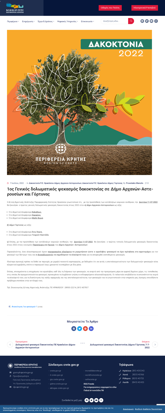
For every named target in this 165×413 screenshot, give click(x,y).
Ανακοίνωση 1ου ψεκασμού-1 (24, 306)
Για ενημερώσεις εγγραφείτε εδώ (100, 387)
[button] (110, 8)
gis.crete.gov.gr (57, 379)
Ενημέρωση (27, 21)
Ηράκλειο (133, 370)
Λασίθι (133, 382)
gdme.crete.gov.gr (58, 384)
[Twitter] (147, 21)
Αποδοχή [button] (138, 409)
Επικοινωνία (86, 21)
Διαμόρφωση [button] (128, 409)
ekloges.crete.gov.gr (59, 388)
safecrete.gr (91, 379)
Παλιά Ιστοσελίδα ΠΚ (94, 390)
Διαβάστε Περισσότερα (152, 409)
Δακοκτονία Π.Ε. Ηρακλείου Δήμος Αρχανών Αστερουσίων (55, 183)
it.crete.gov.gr (56, 375)
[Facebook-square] (142, 21)
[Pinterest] (85, 328)
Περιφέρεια (12, 21)
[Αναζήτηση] (131, 21)
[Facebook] (73, 328)
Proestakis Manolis (134, 183)
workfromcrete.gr (93, 375)
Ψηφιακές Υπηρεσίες (66, 21)
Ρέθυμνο (133, 378)
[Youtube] (151, 21)
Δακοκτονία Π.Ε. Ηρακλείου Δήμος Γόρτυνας (102, 183)
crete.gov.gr (55, 370)
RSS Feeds (89, 384)
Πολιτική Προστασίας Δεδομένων (27, 380)
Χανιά (133, 374)
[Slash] (82, 343)
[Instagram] (156, 21)
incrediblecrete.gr (93, 370)
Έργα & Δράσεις (45, 21)
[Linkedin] (91, 328)
